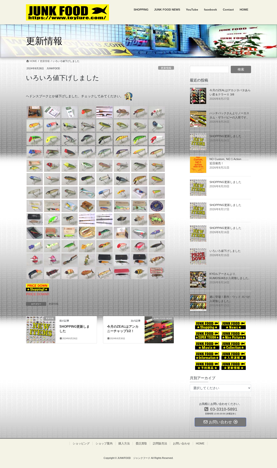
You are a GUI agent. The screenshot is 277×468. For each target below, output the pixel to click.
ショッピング (81, 443)
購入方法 (124, 443)
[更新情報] (40, 327)
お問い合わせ (181, 443)
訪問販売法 (160, 443)
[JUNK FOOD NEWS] (159, 327)
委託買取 (141, 443)
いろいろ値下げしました (225, 250)
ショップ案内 (104, 443)
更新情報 (166, 67)
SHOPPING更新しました (225, 136)
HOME (200, 443)
